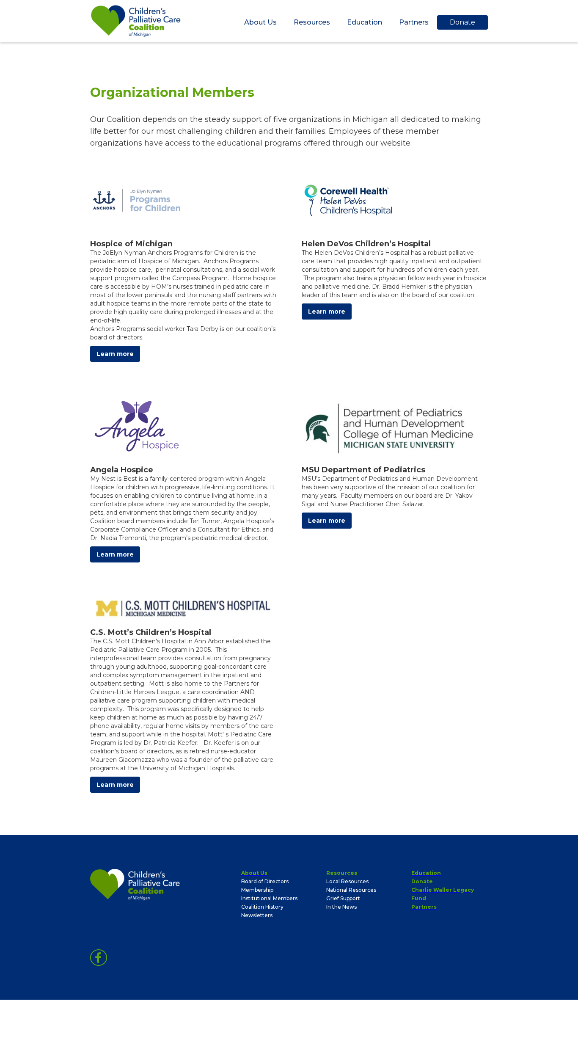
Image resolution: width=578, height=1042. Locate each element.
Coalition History (262, 907)
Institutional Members (269, 898)
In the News (341, 907)
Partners (414, 22)
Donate (462, 22)
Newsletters (256, 915)
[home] (136, 21)
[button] (260, 22)
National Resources (351, 890)
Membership (257, 890)
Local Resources (347, 881)
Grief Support (343, 898)
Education (364, 22)
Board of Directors (265, 881)
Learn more (115, 354)
